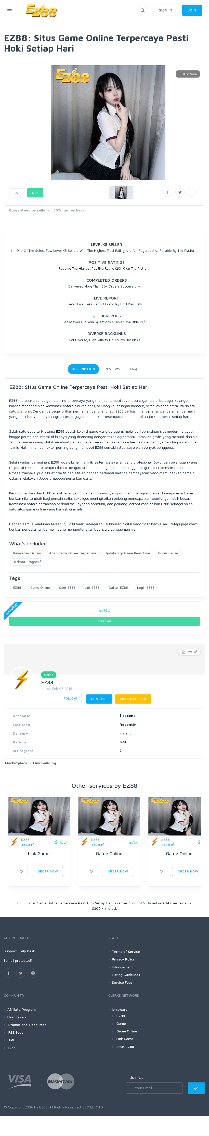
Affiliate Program (21, 1009)
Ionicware (119, 1009)
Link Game (39, 853)
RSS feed (15, 1032)
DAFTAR (105, 621)
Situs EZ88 (67, 587)
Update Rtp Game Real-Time (127, 553)
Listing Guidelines (126, 974)
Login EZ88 (145, 587)
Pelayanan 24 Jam (27, 553)
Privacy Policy (123, 959)
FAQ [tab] (133, 369)
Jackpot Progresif (27, 562)
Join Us (136, 1077)
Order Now (47, 871)
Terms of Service (126, 951)
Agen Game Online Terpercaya (73, 553)
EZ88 (17, 587)
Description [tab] (83, 369)
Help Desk (27, 951)
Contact (99, 699)
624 (35, 193)
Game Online (40, 587)
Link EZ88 (92, 587)
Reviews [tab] (112, 369)
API (10, 1040)
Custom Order (133, 699)
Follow (70, 698)
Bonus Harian (168, 553)
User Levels (16, 1017)
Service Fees (122, 982)
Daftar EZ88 (118, 587)
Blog (11, 1048)
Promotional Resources (26, 1024)
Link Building (44, 763)
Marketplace (16, 763)
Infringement (122, 967)
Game (121, 1023)
